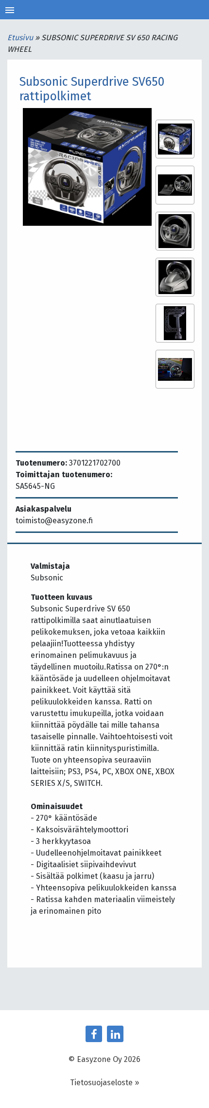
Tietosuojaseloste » (104, 1082)
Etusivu (21, 37)
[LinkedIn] (115, 1034)
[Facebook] (94, 1034)
